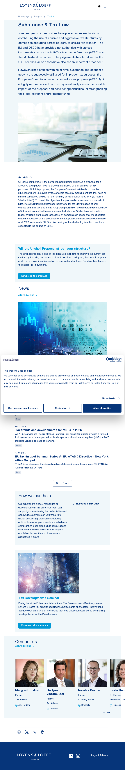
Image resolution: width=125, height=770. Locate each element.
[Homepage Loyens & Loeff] (35, 6)
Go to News (62, 483)
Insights (38, 17)
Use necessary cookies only (23, 408)
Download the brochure (34, 276)
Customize (60, 408)
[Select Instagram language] (78, 756)
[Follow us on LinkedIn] (71, 756)
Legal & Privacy (99, 756)
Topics (50, 17)
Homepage (23, 17)
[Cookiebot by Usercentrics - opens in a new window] (108, 359)
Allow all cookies (102, 408)
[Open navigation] (106, 6)
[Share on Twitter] (27, 732)
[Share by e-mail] (35, 732)
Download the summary (34, 625)
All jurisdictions (26, 295)
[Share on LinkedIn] (19, 732)
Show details (109, 398)
